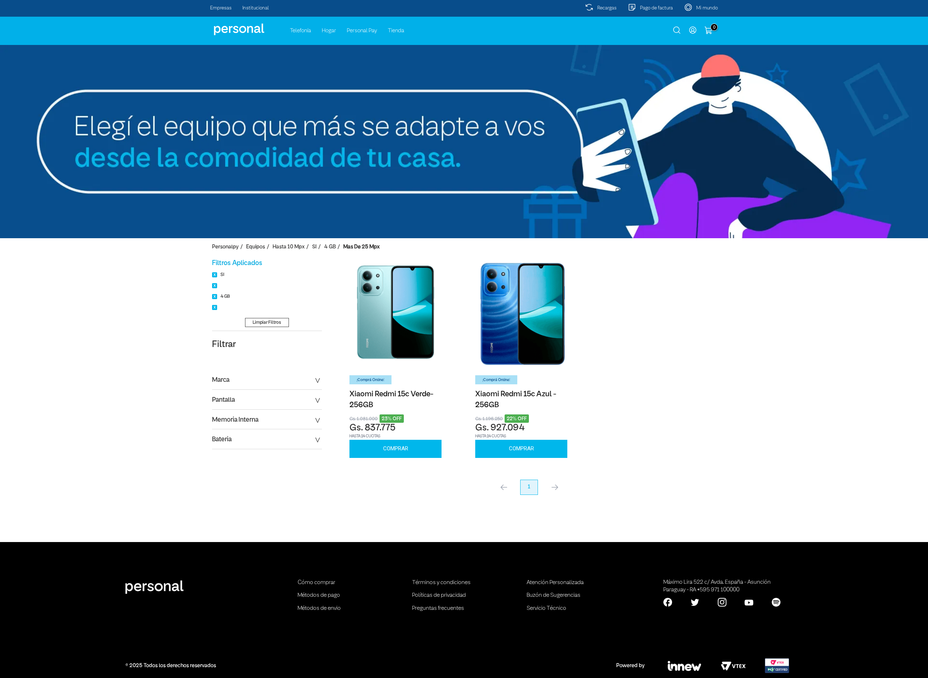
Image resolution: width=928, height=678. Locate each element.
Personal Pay (362, 30)
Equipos (255, 247)
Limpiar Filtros (267, 322)
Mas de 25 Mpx (361, 247)
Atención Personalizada (555, 582)
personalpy (225, 247)
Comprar (395, 448)
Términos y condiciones (441, 582)
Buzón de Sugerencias (553, 595)
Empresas (221, 8)
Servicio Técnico (546, 608)
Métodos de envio (319, 608)
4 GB (330, 247)
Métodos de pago (319, 595)
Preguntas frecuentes (438, 608)
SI (314, 247)
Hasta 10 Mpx (288, 247)
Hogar (329, 30)
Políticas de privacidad (439, 595)
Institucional (256, 8)
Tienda (396, 30)
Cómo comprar (316, 582)
